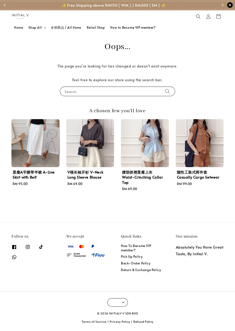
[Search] (167, 91)
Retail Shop (96, 27)
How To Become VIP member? (136, 248)
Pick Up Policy (132, 256)
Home (18, 27)
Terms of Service (94, 322)
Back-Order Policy (135, 263)
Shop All (35, 27)
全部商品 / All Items (66, 27)
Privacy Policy (120, 322)
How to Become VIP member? (132, 27)
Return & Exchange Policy (141, 270)
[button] (198, 16)
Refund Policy (143, 322)
